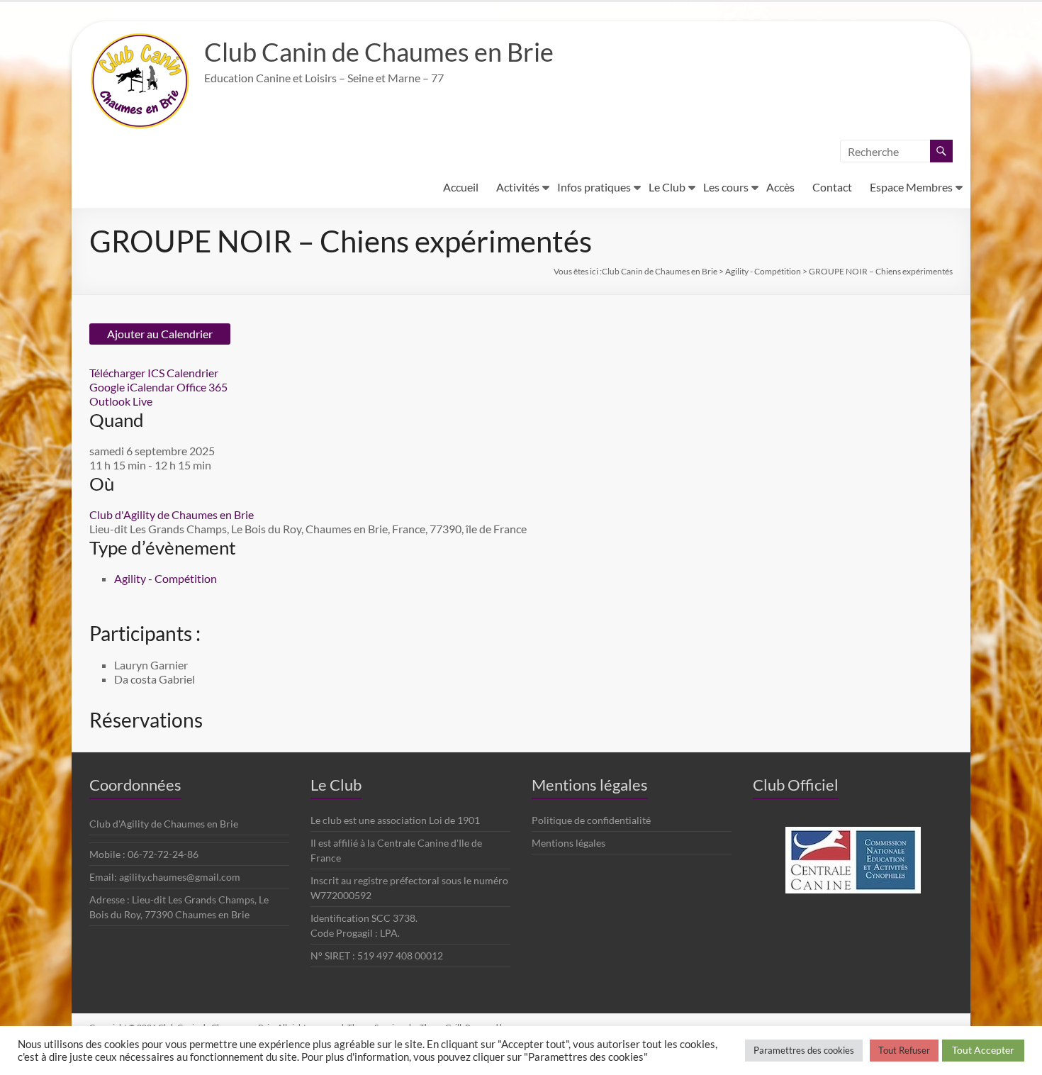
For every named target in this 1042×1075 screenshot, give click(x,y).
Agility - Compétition (165, 578)
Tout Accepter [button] (983, 1050)
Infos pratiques (594, 187)
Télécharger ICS (126, 372)
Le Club (667, 187)
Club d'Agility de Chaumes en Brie (171, 514)
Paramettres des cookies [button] (804, 1050)
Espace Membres (911, 187)
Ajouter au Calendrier (160, 333)
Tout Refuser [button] (904, 1050)
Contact (832, 187)
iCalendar (150, 387)
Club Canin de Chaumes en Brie (379, 51)
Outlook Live (120, 401)
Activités (517, 187)
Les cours (726, 187)
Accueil (460, 187)
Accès (780, 187)
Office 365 (202, 387)
